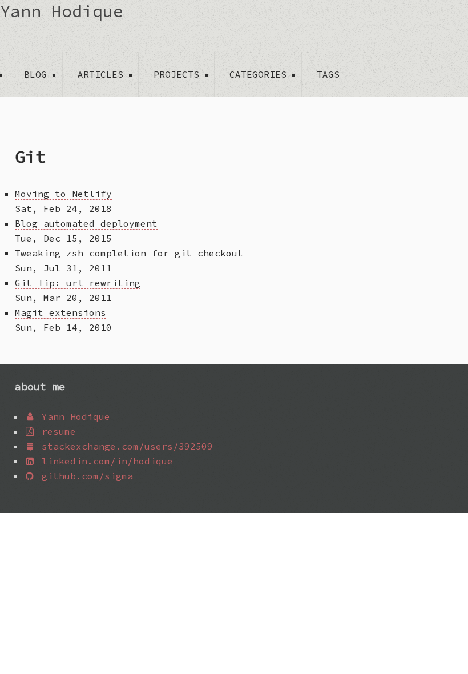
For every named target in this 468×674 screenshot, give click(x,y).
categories (258, 74)
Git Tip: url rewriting (77, 282)
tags (328, 74)
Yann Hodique (61, 11)
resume (56, 431)
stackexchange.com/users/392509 (124, 446)
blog (35, 74)
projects (176, 74)
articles (100, 74)
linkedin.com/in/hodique (104, 461)
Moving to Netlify (63, 193)
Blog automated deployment (86, 223)
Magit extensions (60, 312)
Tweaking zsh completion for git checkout (129, 253)
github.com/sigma (84, 476)
